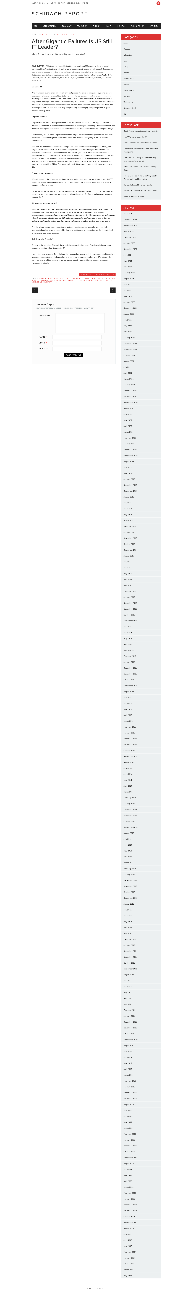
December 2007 (130, 1205)
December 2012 (130, 880)
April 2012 (128, 927)
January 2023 (129, 302)
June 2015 (128, 703)
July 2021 (128, 367)
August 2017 (129, 556)
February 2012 (130, 939)
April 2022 (128, 332)
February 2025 (130, 237)
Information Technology (93, 278)
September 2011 (130, 969)
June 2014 (128, 774)
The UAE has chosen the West (136, 137)
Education (82, 26)
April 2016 (128, 644)
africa (126, 43)
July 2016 (128, 627)
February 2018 (130, 526)
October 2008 (129, 1152)
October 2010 (129, 1034)
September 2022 (130, 308)
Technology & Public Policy (92, 280)
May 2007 (128, 1246)
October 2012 (129, 892)
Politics (121, 26)
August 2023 (129, 279)
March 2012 (129, 933)
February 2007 (130, 1252)
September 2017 (130, 550)
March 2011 (128, 1004)
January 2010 (129, 1087)
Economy (66, 26)
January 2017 (129, 597)
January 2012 (129, 945)
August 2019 (129, 461)
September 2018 (130, 491)
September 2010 (130, 1040)
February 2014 (130, 798)
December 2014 (130, 739)
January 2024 (129, 273)
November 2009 (130, 1099)
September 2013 (130, 827)
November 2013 (130, 815)
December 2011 (130, 951)
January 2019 (129, 479)
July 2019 (128, 467)
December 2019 (130, 450)
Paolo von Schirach (65, 34)
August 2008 (129, 1163)
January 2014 (129, 804)
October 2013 (129, 821)
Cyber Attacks (45, 278)
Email (43, 343)
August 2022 (129, 314)
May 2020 (128, 420)
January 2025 (129, 243)
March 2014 (129, 792)
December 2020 (130, 391)
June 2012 (128, 916)
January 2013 (129, 874)
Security (154, 26)
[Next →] (113, 290)
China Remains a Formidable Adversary (140, 143)
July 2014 (128, 768)
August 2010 (129, 1045)
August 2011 (129, 975)
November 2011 (130, 957)
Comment (45, 315)
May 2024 (128, 261)
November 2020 (130, 397)
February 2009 (130, 1134)
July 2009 (128, 1110)
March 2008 (129, 1187)
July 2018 (128, 503)
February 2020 (130, 438)
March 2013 (129, 863)
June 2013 (128, 845)
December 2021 (130, 343)
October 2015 (129, 680)
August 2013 (129, 833)
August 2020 (129, 408)
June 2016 (128, 632)
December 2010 (130, 1022)
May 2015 (128, 709)
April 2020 (128, 426)
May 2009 (128, 1122)
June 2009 (128, 1116)
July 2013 (128, 839)
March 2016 (129, 650)
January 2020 (129, 444)
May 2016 (128, 638)
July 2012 (128, 910)
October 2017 (129, 544)
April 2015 (128, 715)
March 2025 (129, 231)
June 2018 (128, 509)
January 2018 (129, 532)
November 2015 (130, 674)
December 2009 (130, 1093)
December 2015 (130, 668)
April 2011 (128, 998)
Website (43, 349)
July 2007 (128, 1234)
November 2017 (130, 538)
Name (43, 337)
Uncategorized (130, 108)
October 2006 (129, 1264)
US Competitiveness (48, 282)
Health (108, 26)
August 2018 (129, 497)
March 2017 (129, 585)
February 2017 (130, 591)
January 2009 (129, 1140)
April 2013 (128, 857)
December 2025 (130, 220)
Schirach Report (60, 14)
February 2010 (130, 1081)
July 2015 (128, 697)
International (49, 26)
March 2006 (129, 1270)
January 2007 (129, 1258)
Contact (61, 3)
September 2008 (130, 1158)
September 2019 (130, 456)
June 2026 (128, 214)
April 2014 (128, 786)
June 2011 (128, 986)
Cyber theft (58, 278)
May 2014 (128, 780)
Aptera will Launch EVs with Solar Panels (140, 191)
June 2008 (128, 1169)
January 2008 (129, 1199)
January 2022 (129, 338)
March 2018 (129, 520)
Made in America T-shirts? (134, 197)
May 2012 (128, 922)
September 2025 (130, 225)
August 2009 (129, 1104)
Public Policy (137, 26)
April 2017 (128, 579)
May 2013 (128, 851)
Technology (128, 102)
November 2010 (130, 1028)
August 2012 (129, 904)
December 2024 (130, 249)
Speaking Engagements (77, 3)
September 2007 (130, 1222)
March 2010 (129, 1075)
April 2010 (128, 1069)
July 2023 (128, 284)
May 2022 (128, 326)
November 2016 (130, 609)
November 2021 (130, 349)
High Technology (73, 278)
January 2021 (129, 385)
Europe (127, 67)
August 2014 (129, 762)
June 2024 (128, 255)
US (35, 26)
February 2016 (130, 656)
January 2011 (129, 1016)
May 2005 (128, 1276)
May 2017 (128, 573)
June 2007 (128, 1240)
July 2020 (128, 414)
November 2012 (130, 886)
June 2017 (128, 568)
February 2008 (130, 1193)
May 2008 (128, 1175)
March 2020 (129, 432)
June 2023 (128, 290)
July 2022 (128, 320)
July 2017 (128, 562)
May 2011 (128, 992)
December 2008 (130, 1146)
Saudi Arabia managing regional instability (141, 131)
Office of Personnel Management (62, 280)
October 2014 (129, 750)
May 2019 (128, 473)
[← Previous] (35, 290)
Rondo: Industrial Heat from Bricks (138, 185)
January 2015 (129, 733)
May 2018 (128, 515)
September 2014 (130, 756)
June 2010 (128, 1057)
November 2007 (130, 1211)
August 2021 (129, 361)
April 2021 (128, 373)
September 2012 (130, 898)
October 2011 (129, 963)
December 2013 (130, 809)
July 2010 (128, 1051)
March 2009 (129, 1128)
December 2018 (130, 485)
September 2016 (130, 621)
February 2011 (130, 1010)
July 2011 (127, 981)
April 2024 (128, 267)
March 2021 (129, 379)
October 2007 (129, 1217)
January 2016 (129, 662)
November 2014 (130, 745)
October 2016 (129, 615)
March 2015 (129, 721)
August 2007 (129, 1228)
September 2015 (130, 686)
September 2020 (130, 402)
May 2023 (128, 296)
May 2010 (128, 1063)
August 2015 (129, 691)
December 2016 (130, 603)
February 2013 (130, 868)
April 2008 (128, 1181)
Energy (96, 26)
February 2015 (130, 727)
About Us (51, 3)
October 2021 (129, 355)
